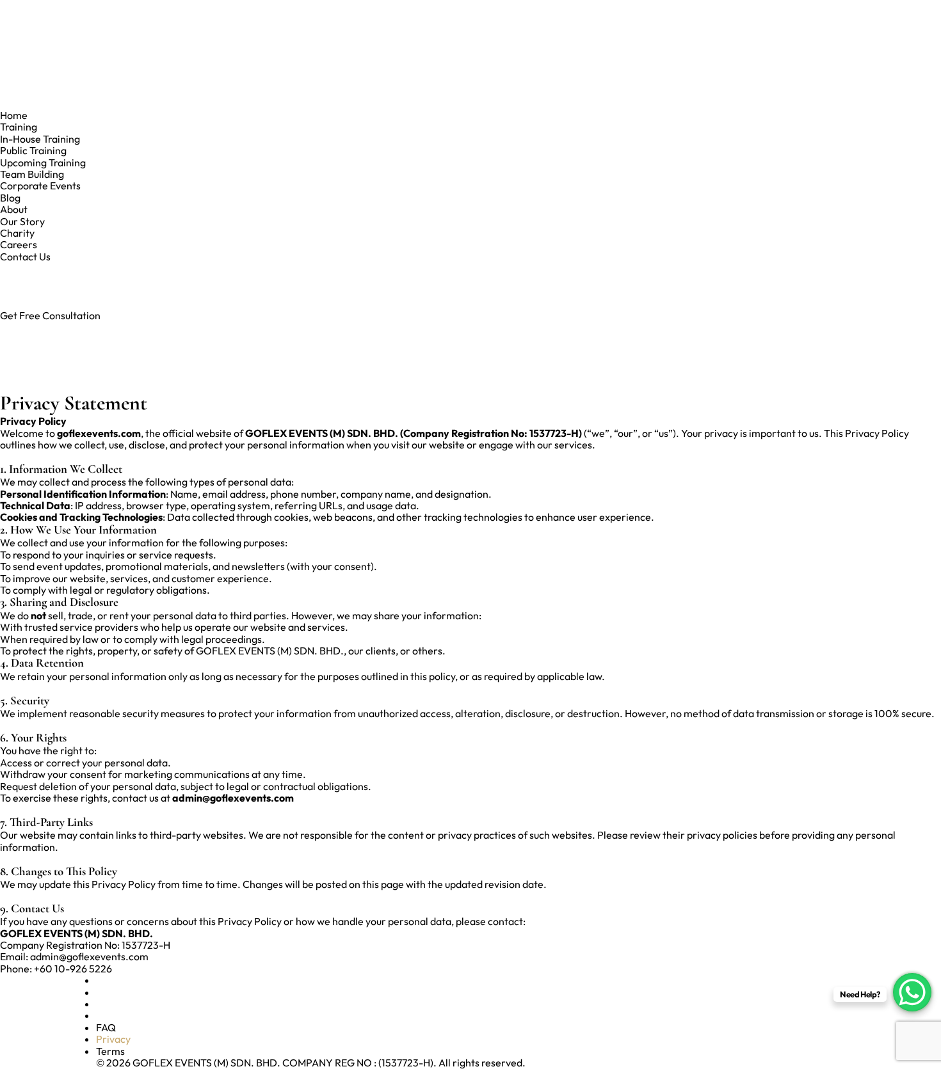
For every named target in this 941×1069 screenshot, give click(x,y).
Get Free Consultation (50, 315)
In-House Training (40, 138)
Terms (110, 1051)
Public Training (33, 150)
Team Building (32, 174)
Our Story (22, 221)
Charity (17, 232)
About (14, 209)
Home (14, 115)
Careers (18, 244)
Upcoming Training (43, 162)
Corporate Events (40, 185)
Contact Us (25, 256)
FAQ (106, 1027)
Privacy (113, 1039)
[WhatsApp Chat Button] (912, 992)
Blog (10, 197)
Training (18, 126)
